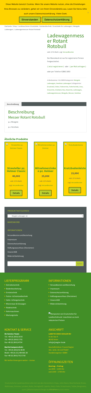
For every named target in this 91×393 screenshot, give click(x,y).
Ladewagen (77, 90)
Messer (71, 93)
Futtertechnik (74, 87)
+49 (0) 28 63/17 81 (15, 339)
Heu (63, 90)
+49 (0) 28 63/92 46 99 (16, 350)
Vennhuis (78, 93)
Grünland (58, 90)
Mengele (64, 93)
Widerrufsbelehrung (15, 256)
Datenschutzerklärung (16, 243)
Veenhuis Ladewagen (63, 83)
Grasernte (50, 90)
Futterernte (64, 87)
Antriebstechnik (12, 285)
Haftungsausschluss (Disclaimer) (20, 248)
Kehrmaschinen (12, 311)
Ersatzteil (50, 87)
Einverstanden (30, 19)
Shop (15, 26)
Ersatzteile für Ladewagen (62, 26)
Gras (81, 87)
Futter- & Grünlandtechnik (17, 296)
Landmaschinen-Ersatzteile (28, 26)
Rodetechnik (11, 307)
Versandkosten (68, 52)
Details (16, 192)
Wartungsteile (12, 315)
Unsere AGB (12, 252)
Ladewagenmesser (54, 93)
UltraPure (53, 389)
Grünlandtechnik (45, 26)
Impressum (12, 239)
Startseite (8, 26)
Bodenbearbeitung (13, 288)
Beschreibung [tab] (13, 104)
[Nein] (88, 12)
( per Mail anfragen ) (78, 66)
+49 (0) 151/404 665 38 (19, 353)
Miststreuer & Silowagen (16, 304)
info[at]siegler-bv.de (57, 342)
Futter (57, 87)
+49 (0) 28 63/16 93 (15, 336)
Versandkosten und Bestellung (19, 235)
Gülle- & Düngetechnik (15, 300)
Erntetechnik (11, 292)
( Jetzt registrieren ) (55, 66)
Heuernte (69, 90)
